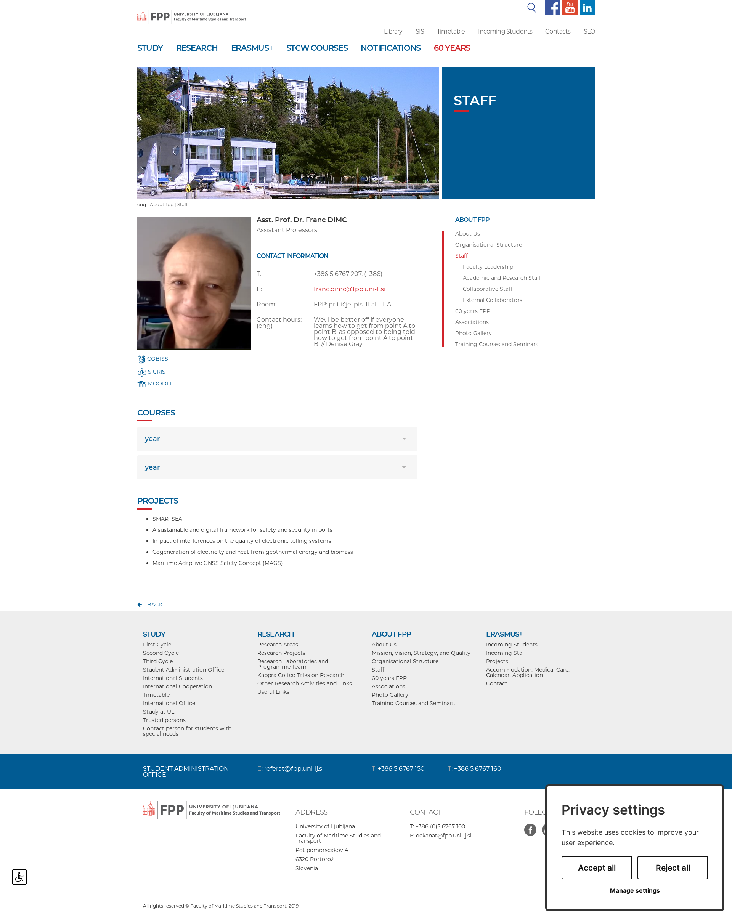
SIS (420, 31)
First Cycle (157, 644)
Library (393, 31)
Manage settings (635, 890)
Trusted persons (164, 720)
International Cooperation (177, 686)
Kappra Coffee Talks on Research (300, 675)
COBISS (157, 358)
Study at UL (158, 711)
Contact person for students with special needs (187, 731)
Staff (182, 204)
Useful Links (273, 691)
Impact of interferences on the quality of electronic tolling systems (241, 540)
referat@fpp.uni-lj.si (294, 768)
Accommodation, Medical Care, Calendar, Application (528, 672)
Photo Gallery (390, 694)
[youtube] (569, 7)
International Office (169, 703)
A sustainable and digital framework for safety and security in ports (242, 529)
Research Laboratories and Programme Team (292, 664)
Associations (388, 686)
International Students (173, 678)
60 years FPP (389, 678)
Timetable (451, 31)
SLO (589, 31)
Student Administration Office (183, 669)
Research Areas (277, 644)
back (155, 604)
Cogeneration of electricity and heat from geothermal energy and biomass (252, 552)
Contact (496, 683)
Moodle (159, 383)
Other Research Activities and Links (304, 683)
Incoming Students (505, 31)
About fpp (161, 204)
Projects (497, 661)
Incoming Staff (506, 653)
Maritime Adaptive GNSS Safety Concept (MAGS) (217, 563)
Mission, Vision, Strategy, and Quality (421, 653)
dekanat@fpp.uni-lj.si (444, 835)
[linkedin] (586, 7)
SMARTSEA (167, 518)
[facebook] (551, 7)
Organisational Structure (405, 661)
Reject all (673, 867)
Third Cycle (158, 661)
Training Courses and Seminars (413, 703)
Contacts (557, 31)
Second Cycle (161, 653)
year (152, 439)
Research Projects (281, 653)
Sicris (155, 371)
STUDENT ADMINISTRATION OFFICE (186, 771)
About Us (384, 644)
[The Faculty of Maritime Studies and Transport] (191, 11)
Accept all (597, 867)
